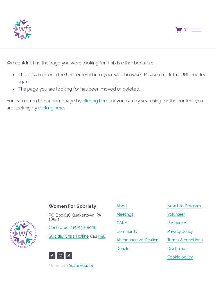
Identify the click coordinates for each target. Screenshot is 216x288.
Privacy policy (180, 231)
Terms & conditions (185, 240)
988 (102, 236)
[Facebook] (52, 255)
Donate (123, 249)
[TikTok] (69, 255)
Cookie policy (180, 257)
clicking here (95, 101)
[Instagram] (60, 255)
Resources (177, 223)
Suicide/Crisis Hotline (69, 236)
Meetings (125, 214)
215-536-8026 (83, 228)
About (121, 206)
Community (126, 231)
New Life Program (184, 206)
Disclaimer (177, 249)
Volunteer (176, 214)
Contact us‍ (58, 228)
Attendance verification (137, 240)
